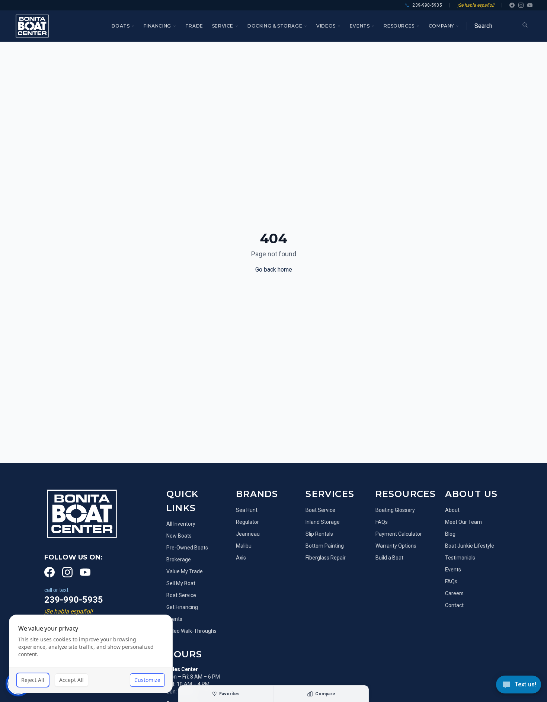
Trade (194, 26)
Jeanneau (248, 534)
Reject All (32, 679)
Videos (326, 26)
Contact (454, 605)
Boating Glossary (395, 510)
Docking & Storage (274, 26)
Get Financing (182, 607)
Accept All (71, 679)
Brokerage (178, 559)
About (452, 510)
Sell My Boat (180, 583)
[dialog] (91, 654)
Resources (399, 26)
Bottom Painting (325, 546)
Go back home (273, 269)
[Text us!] (518, 685)
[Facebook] (512, 5)
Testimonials (460, 558)
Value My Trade (184, 571)
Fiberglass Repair (326, 558)
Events (360, 26)
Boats (120, 26)
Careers (454, 593)
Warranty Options (395, 546)
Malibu (244, 546)
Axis (241, 558)
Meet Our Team (463, 522)
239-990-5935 (73, 599)
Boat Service (181, 595)
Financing (157, 26)
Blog (450, 534)
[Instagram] (521, 5)
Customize (147, 679)
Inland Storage (323, 522)
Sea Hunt (246, 510)
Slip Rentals (319, 534)
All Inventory (180, 524)
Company (441, 26)
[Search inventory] (525, 25)
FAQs (381, 522)
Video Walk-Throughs (191, 631)
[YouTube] (529, 5)
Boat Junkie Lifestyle (469, 546)
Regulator (247, 522)
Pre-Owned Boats (187, 548)
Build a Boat (389, 558)
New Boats (179, 536)
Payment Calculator (398, 534)
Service (222, 26)
